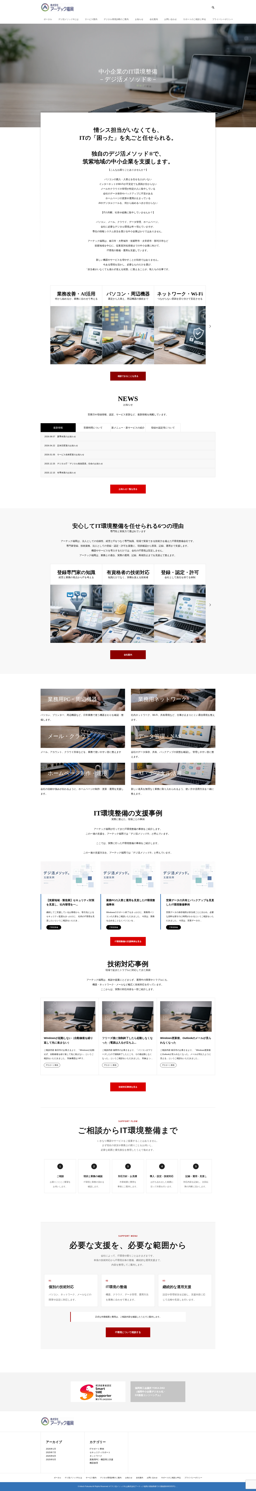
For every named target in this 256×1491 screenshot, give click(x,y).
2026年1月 (51, 1449)
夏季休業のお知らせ (66, 436)
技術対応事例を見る (128, 1087)
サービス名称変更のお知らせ (70, 454)
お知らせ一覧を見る (128, 489)
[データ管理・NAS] (173, 746)
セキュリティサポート (100, 1452)
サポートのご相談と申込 (194, 19)
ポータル (48, 19)
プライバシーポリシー (222, 19)
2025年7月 (51, 1452)
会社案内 (154, 19)
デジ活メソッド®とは (68, 19)
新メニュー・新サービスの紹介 (128, 427)
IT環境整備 (53, 927)
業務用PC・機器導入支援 (101, 1459)
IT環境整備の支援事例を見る (128, 941)
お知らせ (139, 19)
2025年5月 (51, 1459)
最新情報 (58, 427)
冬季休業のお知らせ (66, 472)
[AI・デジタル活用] (173, 783)
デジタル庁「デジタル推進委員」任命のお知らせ (80, 463)
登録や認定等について (163, 427)
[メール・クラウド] (83, 746)
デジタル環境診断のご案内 (116, 19)
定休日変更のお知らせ (67, 445)
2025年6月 (51, 1456)
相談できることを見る (128, 376)
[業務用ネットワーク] (173, 709)
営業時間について (93, 427)
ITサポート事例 (52, 1065)
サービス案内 (91, 19)
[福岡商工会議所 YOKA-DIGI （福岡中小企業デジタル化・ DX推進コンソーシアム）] (158, 1401)
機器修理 (94, 1463)
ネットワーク (96, 1456)
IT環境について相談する (128, 1332)
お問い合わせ (170, 19)
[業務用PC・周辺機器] (83, 709)
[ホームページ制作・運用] (83, 783)
